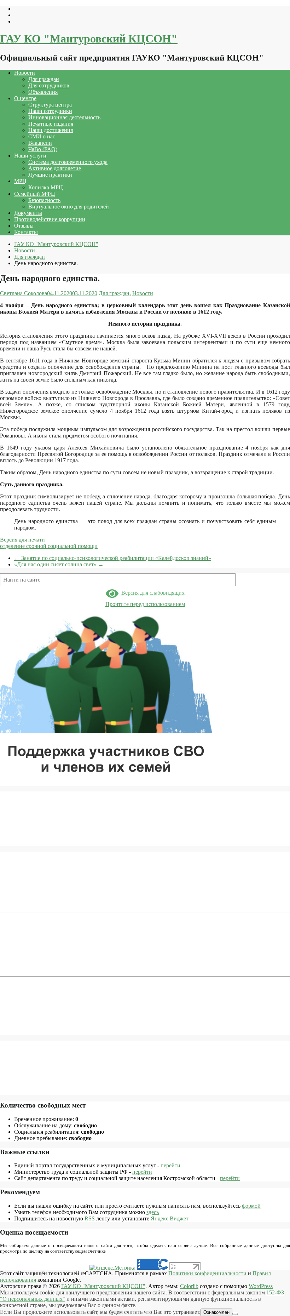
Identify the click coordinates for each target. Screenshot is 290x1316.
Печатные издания (50, 124)
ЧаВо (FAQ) (42, 149)
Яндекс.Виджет (169, 1218)
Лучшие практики (50, 175)
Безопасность (44, 200)
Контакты (26, 232)
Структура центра (50, 105)
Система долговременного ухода (68, 162)
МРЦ (20, 181)
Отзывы (24, 226)
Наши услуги (30, 156)
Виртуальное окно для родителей (68, 207)
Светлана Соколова (23, 293)
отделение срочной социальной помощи (49, 546)
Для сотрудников (48, 85)
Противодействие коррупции (49, 219)
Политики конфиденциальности (207, 1273)
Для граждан (43, 79)
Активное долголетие (54, 168)
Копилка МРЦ (45, 187)
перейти (170, 1165)
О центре (25, 98)
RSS (90, 1218)
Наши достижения (50, 130)
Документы (28, 213)
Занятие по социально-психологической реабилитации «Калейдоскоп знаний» (112, 558)
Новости (24, 73)
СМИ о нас (41, 136)
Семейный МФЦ (34, 194)
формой (251, 1206)
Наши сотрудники (50, 111)
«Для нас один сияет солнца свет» (59, 564)
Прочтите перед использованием (145, 604)
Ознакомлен (216, 1312)
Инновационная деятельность (64, 117)
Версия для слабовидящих (151, 593)
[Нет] (235, 1314)
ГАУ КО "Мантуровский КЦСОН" (89, 38)
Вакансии (40, 143)
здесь (152, 1212)
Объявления (43, 92)
